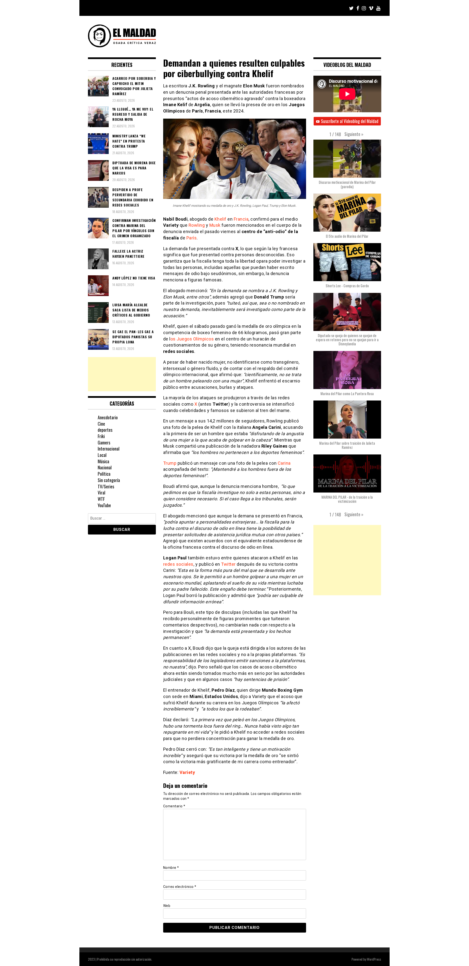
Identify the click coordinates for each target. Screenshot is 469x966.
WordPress (374, 959)
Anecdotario (108, 417)
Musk (215, 225)
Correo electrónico (179, 887)
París (191, 237)
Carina (284, 463)
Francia (241, 219)
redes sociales (178, 564)
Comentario (174, 806)
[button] (354, 134)
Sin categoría (109, 480)
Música (103, 461)
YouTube (104, 505)
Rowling (197, 225)
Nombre (171, 868)
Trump (170, 463)
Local (102, 455)
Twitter (228, 564)
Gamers (104, 442)
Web (167, 906)
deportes (105, 430)
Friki (101, 436)
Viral (101, 492)
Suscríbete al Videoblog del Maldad (349, 121)
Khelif (220, 219)
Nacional (105, 467)
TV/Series (106, 486)
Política (104, 474)
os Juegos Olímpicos (192, 338)
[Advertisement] (122, 374)
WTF (101, 499)
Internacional (108, 448)
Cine (101, 424)
